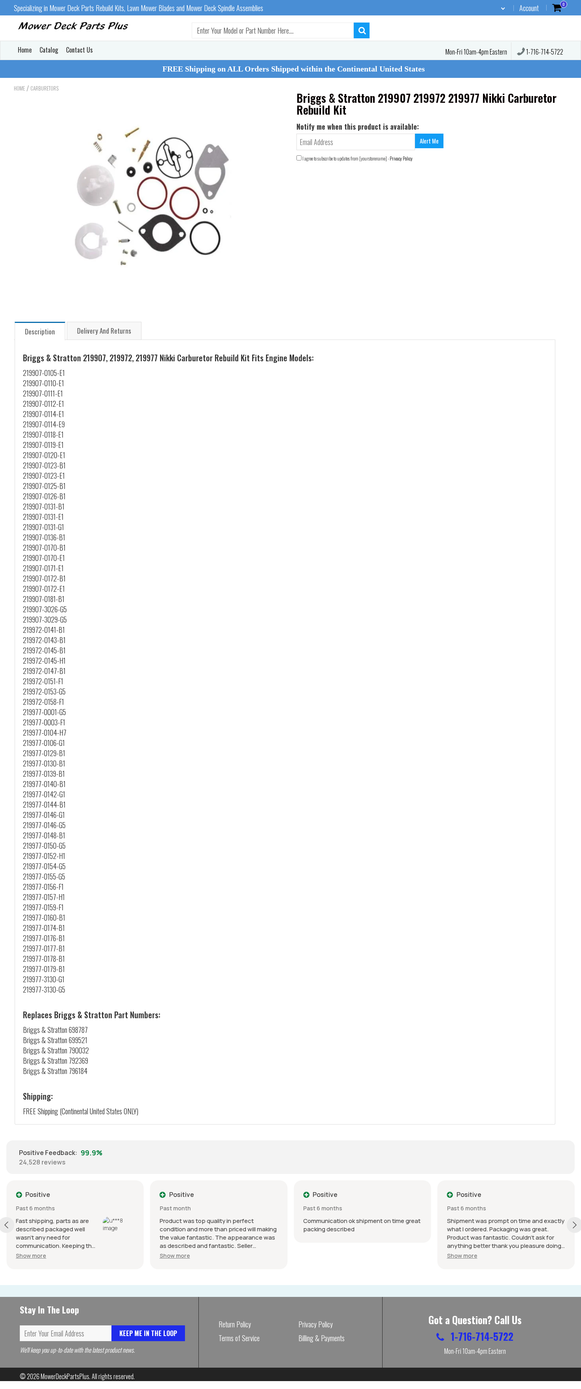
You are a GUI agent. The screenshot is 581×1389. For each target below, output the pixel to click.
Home (25, 50)
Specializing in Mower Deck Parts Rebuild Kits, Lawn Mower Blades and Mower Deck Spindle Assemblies (138, 8)
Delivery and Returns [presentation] (104, 331)
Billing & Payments (321, 1338)
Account (529, 8)
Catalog (49, 50)
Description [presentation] (40, 331)
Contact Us (79, 50)
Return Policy (235, 1324)
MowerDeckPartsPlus (65, 1376)
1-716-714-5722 (544, 52)
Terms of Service (239, 1338)
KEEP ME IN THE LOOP (148, 1333)
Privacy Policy (401, 158)
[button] (31, 1255)
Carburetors (44, 88)
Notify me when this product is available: (357, 126)
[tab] (40, 331)
